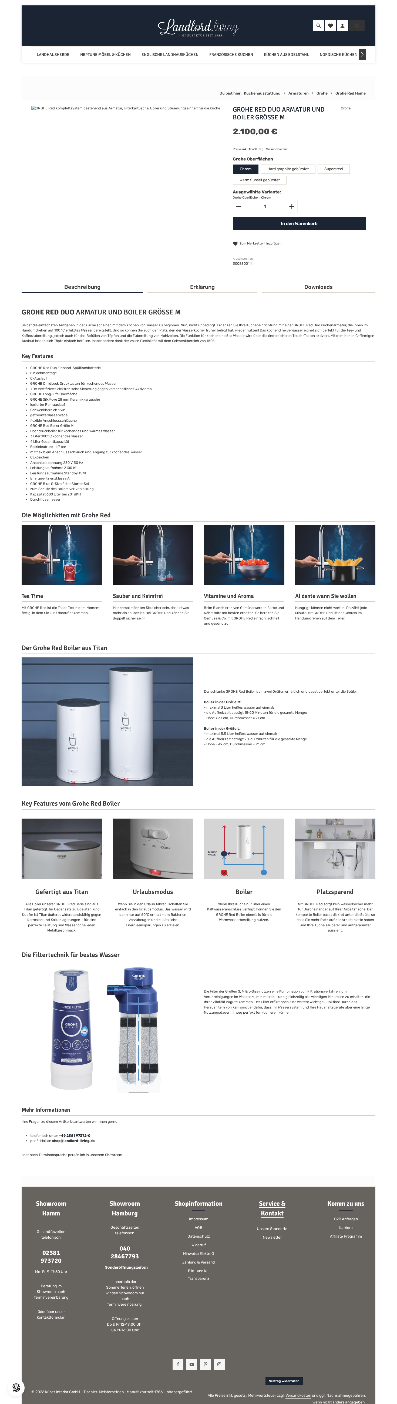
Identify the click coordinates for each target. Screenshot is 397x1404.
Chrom (245, 169)
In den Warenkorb (299, 223)
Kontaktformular (51, 1317)
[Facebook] (178, 1364)
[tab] (82, 287)
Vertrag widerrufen (284, 1381)
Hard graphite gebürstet (288, 169)
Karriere (346, 1227)
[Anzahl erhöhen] (292, 206)
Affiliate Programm (346, 1236)
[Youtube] (191, 1364)
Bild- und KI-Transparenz (198, 1275)
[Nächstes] (362, 54)
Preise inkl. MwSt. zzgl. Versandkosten (260, 149)
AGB (198, 1227)
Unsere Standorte (272, 1229)
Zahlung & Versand (198, 1262)
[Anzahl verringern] (238, 206)
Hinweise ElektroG (198, 1253)
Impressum (198, 1219)
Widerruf (198, 1245)
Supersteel (333, 169)
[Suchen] (318, 25)
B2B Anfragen (346, 1219)
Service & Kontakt (272, 1208)
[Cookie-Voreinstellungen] (16, 1388)
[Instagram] (219, 1364)
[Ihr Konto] (342, 25)
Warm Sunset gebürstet (260, 180)
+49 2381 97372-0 (74, 1136)
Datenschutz (198, 1236)
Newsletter (272, 1237)
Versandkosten (298, 1395)
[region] (126, 169)
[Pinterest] (205, 1364)
